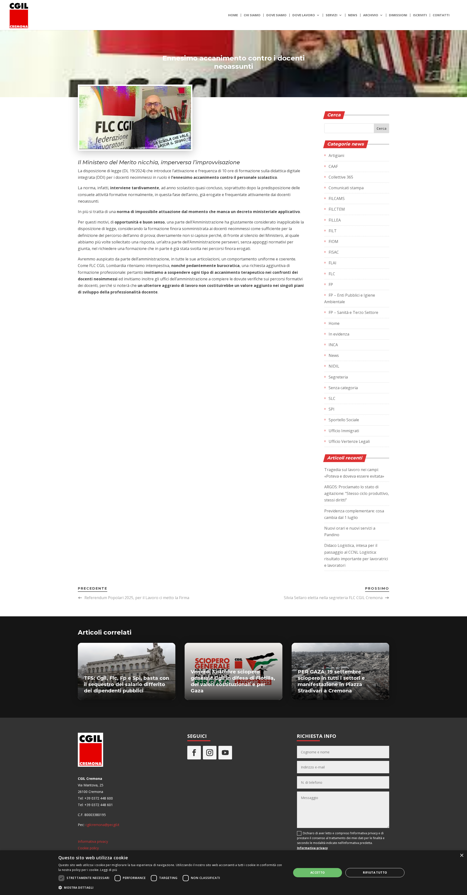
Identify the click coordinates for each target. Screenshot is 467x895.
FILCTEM (337, 209)
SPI (331, 409)
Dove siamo (276, 15)
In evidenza (339, 334)
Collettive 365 (341, 177)
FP (331, 284)
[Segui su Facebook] (194, 752)
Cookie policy (88, 848)
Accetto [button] (317, 872)
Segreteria (338, 377)
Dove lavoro (303, 15)
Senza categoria (343, 387)
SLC (332, 398)
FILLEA (335, 220)
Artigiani (336, 155)
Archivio (370, 15)
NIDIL (334, 366)
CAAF (333, 166)
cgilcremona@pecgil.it (102, 824)
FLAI (332, 263)
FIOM (333, 241)
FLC (332, 273)
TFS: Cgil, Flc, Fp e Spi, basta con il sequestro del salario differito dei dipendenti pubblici (126, 684)
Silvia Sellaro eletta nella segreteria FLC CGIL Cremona (333, 597)
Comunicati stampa (346, 187)
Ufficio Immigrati (344, 430)
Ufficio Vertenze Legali (349, 441)
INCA (333, 344)
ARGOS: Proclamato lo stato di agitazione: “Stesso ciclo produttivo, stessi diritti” (356, 493)
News (352, 15)
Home (233, 15)
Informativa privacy (93, 841)
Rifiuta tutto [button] (375, 872)
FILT (333, 230)
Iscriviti (420, 15)
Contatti (441, 15)
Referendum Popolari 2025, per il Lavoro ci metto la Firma (136, 597)
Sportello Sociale (344, 419)
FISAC (334, 252)
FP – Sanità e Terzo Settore (353, 312)
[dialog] (233, 872)
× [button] (461, 855)
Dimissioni (398, 15)
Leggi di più (108, 870)
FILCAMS (337, 198)
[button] (171, 887)
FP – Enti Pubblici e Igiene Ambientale (349, 298)
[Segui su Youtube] (225, 752)
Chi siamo (252, 15)
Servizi (331, 15)
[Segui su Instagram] (209, 752)
